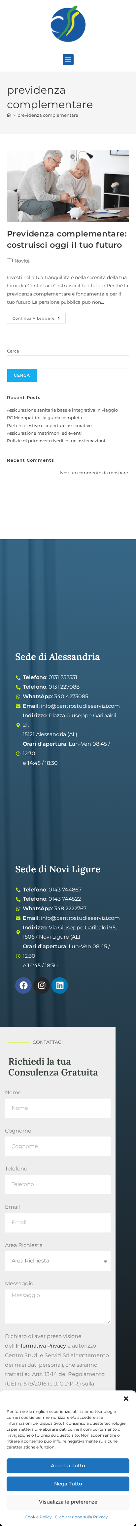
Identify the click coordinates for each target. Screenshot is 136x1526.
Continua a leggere (39, 317)
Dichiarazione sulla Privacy (81, 1516)
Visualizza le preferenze (68, 1502)
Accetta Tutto (68, 1465)
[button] (126, 1398)
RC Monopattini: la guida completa (44, 417)
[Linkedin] (59, 985)
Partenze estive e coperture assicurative (49, 425)
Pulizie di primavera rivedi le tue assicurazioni (56, 440)
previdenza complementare (47, 115)
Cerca (13, 351)
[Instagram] (41, 985)
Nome (13, 1092)
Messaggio (19, 1283)
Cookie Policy (38, 1516)
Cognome (18, 1131)
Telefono (16, 1169)
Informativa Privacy (41, 1346)
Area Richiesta (24, 1245)
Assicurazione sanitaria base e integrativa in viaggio (62, 410)
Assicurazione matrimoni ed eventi (44, 433)
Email (12, 1207)
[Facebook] (23, 985)
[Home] (9, 115)
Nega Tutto (68, 1483)
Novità (22, 261)
